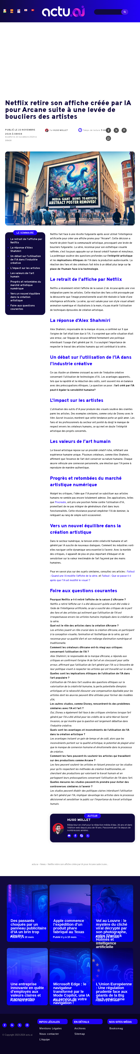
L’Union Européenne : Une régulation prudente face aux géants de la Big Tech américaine (114, 991)
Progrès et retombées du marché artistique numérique (25, 285)
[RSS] (12, 1025)
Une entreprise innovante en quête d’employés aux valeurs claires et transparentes (27, 991)
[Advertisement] (70, 58)
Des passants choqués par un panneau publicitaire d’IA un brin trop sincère (28, 928)
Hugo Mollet (60, 130)
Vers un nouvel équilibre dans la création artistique (25, 297)
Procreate (60, 502)
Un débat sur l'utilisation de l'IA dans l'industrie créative (25, 260)
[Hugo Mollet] (47, 130)
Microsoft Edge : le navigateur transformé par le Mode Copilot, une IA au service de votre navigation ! (71, 993)
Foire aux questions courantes (22, 307)
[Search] (124, 12)
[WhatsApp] (108, 139)
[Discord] (69, 836)
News (43, 864)
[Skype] (82, 836)
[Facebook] (108, 131)
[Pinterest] (124, 131)
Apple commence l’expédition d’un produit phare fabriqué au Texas (68, 926)
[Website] (27, 1025)
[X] (116, 131)
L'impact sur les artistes (25, 268)
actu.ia (35, 864)
